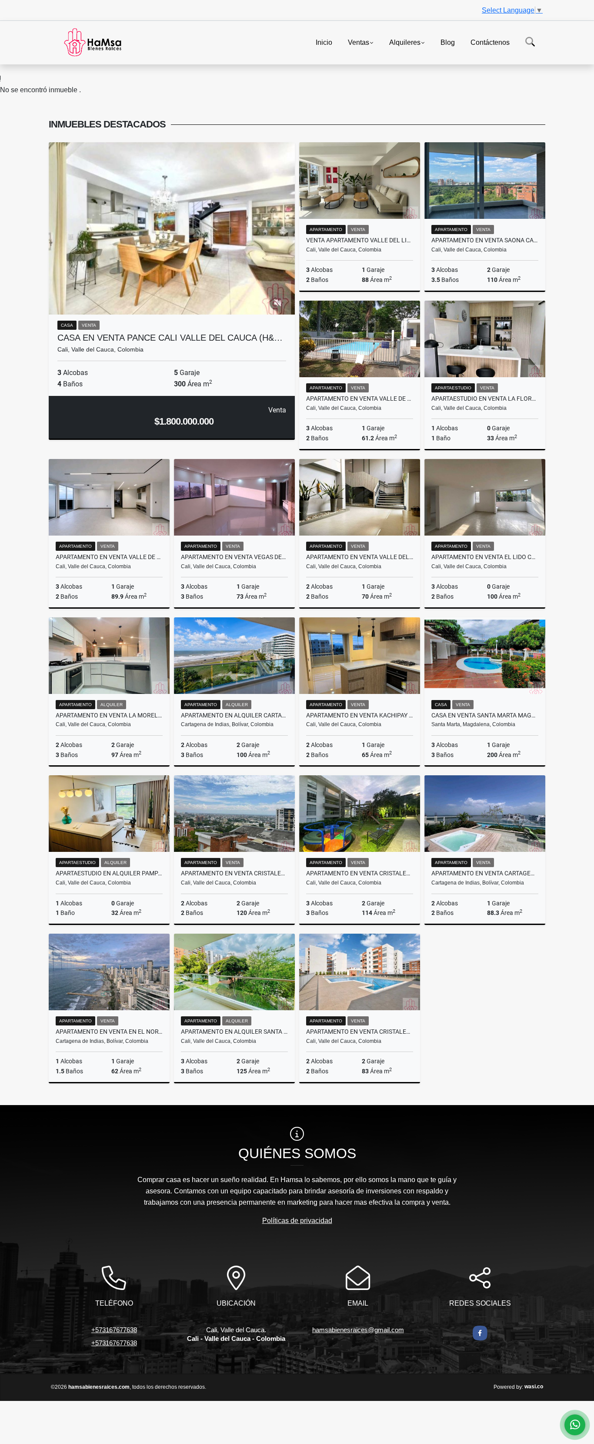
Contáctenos (490, 42)
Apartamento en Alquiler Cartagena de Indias (234, 715)
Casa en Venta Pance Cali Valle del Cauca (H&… (170, 337)
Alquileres (404, 42)
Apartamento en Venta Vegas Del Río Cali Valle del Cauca (234, 556)
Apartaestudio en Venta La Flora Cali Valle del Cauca (484, 398)
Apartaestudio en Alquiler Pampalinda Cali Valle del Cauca (109, 873)
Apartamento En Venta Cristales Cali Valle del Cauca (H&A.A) (234, 873)
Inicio (324, 42)
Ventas (358, 42)
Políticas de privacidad (297, 1220)
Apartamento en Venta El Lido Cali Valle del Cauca (484, 556)
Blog (447, 42)
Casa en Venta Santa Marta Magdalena (484, 715)
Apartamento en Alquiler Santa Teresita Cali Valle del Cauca (234, 1031)
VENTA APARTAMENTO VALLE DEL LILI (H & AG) (359, 240)
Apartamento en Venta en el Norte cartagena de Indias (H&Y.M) (109, 1031)
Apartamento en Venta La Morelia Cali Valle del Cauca (109, 715)
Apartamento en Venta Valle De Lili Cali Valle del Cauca (359, 398)
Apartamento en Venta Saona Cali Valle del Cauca (484, 240)
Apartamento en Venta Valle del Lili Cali (359, 556)
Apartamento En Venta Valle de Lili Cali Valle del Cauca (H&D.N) (109, 556)
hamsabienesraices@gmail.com (358, 1329)
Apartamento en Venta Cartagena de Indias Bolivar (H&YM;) (484, 873)
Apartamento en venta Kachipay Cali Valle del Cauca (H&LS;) (359, 715)
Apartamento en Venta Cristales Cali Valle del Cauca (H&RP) (359, 1031)
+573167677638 (114, 1329)
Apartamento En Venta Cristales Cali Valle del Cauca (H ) (359, 873)
